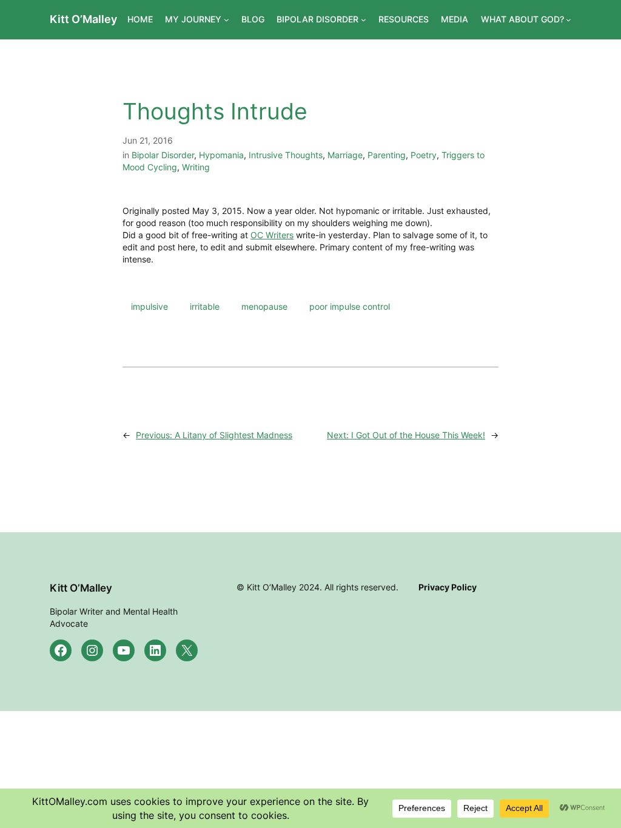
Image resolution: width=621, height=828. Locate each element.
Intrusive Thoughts (286, 155)
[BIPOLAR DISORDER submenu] (363, 19)
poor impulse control (349, 306)
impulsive (149, 306)
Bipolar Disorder (163, 155)
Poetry (424, 155)
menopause (264, 306)
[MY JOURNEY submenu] (226, 19)
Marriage (345, 155)
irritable (205, 306)
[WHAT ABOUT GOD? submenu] (568, 19)
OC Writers (272, 235)
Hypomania (221, 155)
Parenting (387, 155)
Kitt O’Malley (83, 19)
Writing (196, 167)
